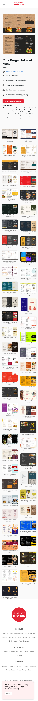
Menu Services (24, 641)
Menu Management (16, 633)
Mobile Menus (22, 637)
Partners (25, 666)
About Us (12, 666)
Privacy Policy (21, 670)
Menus (5, 633)
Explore (19, 655)
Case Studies (13, 651)
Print (6, 651)
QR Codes (32, 637)
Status (30, 670)
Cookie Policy (13, 689)
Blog (21, 651)
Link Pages (13, 641)
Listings (4, 637)
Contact (33, 666)
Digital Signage (30, 633)
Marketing (12, 637)
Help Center (29, 651)
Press (19, 666)
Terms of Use (10, 670)
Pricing (4, 666)
